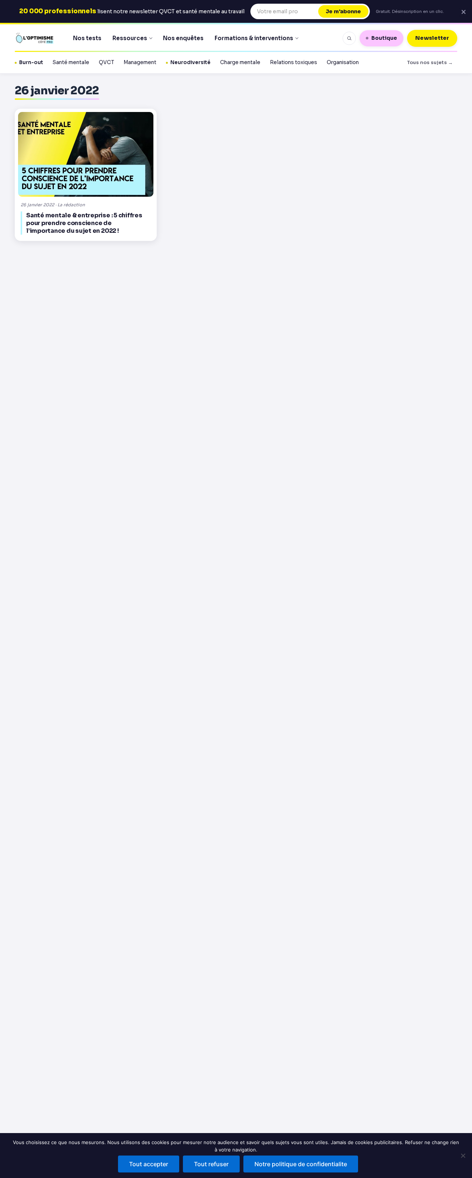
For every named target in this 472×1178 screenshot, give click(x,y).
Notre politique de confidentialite (300, 1164)
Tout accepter (148, 1164)
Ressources (129, 38)
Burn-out (31, 62)
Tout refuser (211, 1164)
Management (140, 62)
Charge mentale (240, 62)
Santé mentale (71, 62)
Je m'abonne (343, 11)
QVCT (106, 62)
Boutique (384, 38)
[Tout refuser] (462, 1155)
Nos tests (87, 38)
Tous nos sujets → (430, 62)
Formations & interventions (254, 38)
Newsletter (432, 38)
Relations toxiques (293, 62)
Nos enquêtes (183, 38)
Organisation (343, 62)
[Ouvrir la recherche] (349, 38)
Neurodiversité (190, 62)
